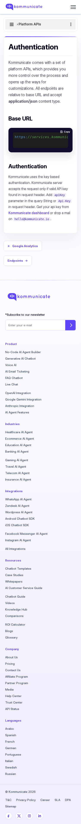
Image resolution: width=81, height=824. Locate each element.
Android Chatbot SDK (20, 518)
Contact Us (13, 670)
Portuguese (13, 754)
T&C (8, 800)
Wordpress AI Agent (18, 512)
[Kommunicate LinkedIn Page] (39, 815)
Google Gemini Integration (23, 399)
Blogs (9, 631)
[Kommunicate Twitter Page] (19, 815)
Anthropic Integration (19, 406)
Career (45, 800)
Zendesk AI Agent (17, 505)
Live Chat (11, 384)
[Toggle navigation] (73, 7)
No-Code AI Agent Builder (23, 352)
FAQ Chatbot (14, 378)
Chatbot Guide (15, 596)
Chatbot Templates (18, 568)
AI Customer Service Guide (23, 588)
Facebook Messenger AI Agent (26, 533)
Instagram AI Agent (18, 540)
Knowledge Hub (16, 609)
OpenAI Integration (18, 393)
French (10, 741)
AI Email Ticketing (17, 371)
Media (9, 689)
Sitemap (10, 806)
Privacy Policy (26, 800)
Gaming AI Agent (16, 460)
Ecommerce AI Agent (19, 438)
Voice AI (10, 365)
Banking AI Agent (17, 451)
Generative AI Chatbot (20, 358)
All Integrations (15, 548)
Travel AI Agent (15, 466)
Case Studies (14, 575)
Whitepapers (13, 581)
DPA (68, 800)
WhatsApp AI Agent (18, 499)
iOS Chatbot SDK (17, 525)
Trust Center (13, 702)
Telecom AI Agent (17, 473)
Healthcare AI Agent (19, 432)
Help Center (13, 696)
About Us (11, 657)
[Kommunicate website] (27, 7)
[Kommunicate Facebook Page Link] (8, 815)
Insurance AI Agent (18, 479)
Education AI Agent (18, 445)
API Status (12, 709)
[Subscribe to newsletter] (70, 325)
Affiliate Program (16, 676)
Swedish (11, 767)
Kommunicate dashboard (28, 213)
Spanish (10, 735)
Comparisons (14, 616)
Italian (9, 761)
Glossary (11, 637)
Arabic (9, 728)
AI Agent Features (17, 412)
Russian (10, 774)
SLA (57, 800)
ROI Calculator (15, 624)
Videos (10, 603)
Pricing (10, 663)
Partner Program (16, 683)
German (10, 748)
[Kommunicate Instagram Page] (29, 815)
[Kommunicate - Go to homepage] (29, 297)
